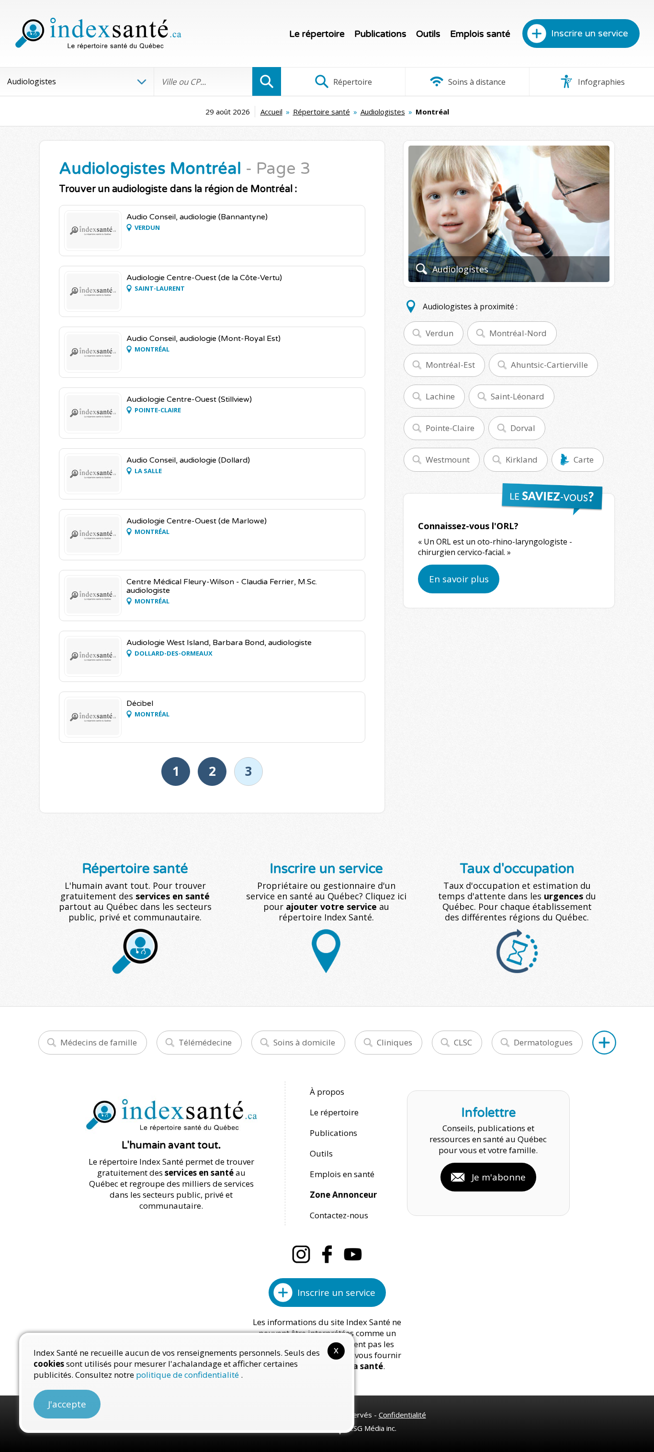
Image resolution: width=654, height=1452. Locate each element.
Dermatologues (543, 1042)
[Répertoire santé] (604, 1043)
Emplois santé (480, 34)
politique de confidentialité (188, 1374)
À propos (327, 1091)
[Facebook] (327, 1254)
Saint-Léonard (517, 396)
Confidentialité (402, 1414)
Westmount (448, 459)
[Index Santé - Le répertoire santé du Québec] (98, 33)
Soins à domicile (304, 1042)
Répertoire (351, 82)
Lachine (440, 396)
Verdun (439, 333)
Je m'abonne (499, 1177)
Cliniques (394, 1042)
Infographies (600, 82)
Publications (380, 34)
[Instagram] (301, 1254)
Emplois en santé (342, 1174)
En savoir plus (459, 579)
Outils (428, 34)
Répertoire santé (321, 111)
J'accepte (67, 1404)
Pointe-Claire (450, 427)
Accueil (271, 111)
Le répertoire (317, 34)
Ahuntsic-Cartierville (549, 364)
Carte (584, 459)
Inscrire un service (589, 33)
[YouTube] (352, 1254)
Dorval (522, 427)
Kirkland (522, 459)
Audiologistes (383, 111)
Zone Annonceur (343, 1194)
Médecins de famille (98, 1042)
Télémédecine (205, 1042)
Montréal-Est (450, 364)
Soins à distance (476, 82)
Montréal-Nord (518, 333)
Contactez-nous (339, 1215)
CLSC (463, 1042)
